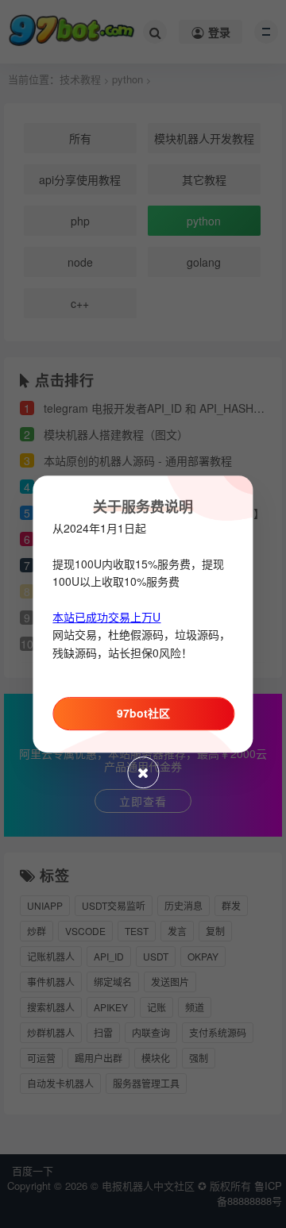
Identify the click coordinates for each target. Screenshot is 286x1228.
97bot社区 (143, 713)
